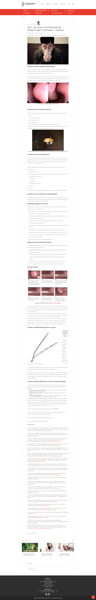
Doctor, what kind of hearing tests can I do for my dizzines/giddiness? (29, 554)
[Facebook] (46, 594)
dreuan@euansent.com (57, 13)
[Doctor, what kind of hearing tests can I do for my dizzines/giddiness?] (30, 547)
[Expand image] (37, 93)
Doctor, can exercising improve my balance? (46, 554)
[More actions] (67, 24)
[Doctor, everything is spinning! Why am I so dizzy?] (66, 547)
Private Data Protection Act (57, 598)
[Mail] (93, 597)
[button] (63, 4)
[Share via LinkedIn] (33, 533)
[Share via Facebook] (27, 533)
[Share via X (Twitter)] (30, 533)
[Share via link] (36, 533)
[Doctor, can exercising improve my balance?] (48, 547)
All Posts (23, 16)
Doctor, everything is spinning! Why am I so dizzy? (64, 554)
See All (73, 540)
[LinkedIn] (49, 594)
